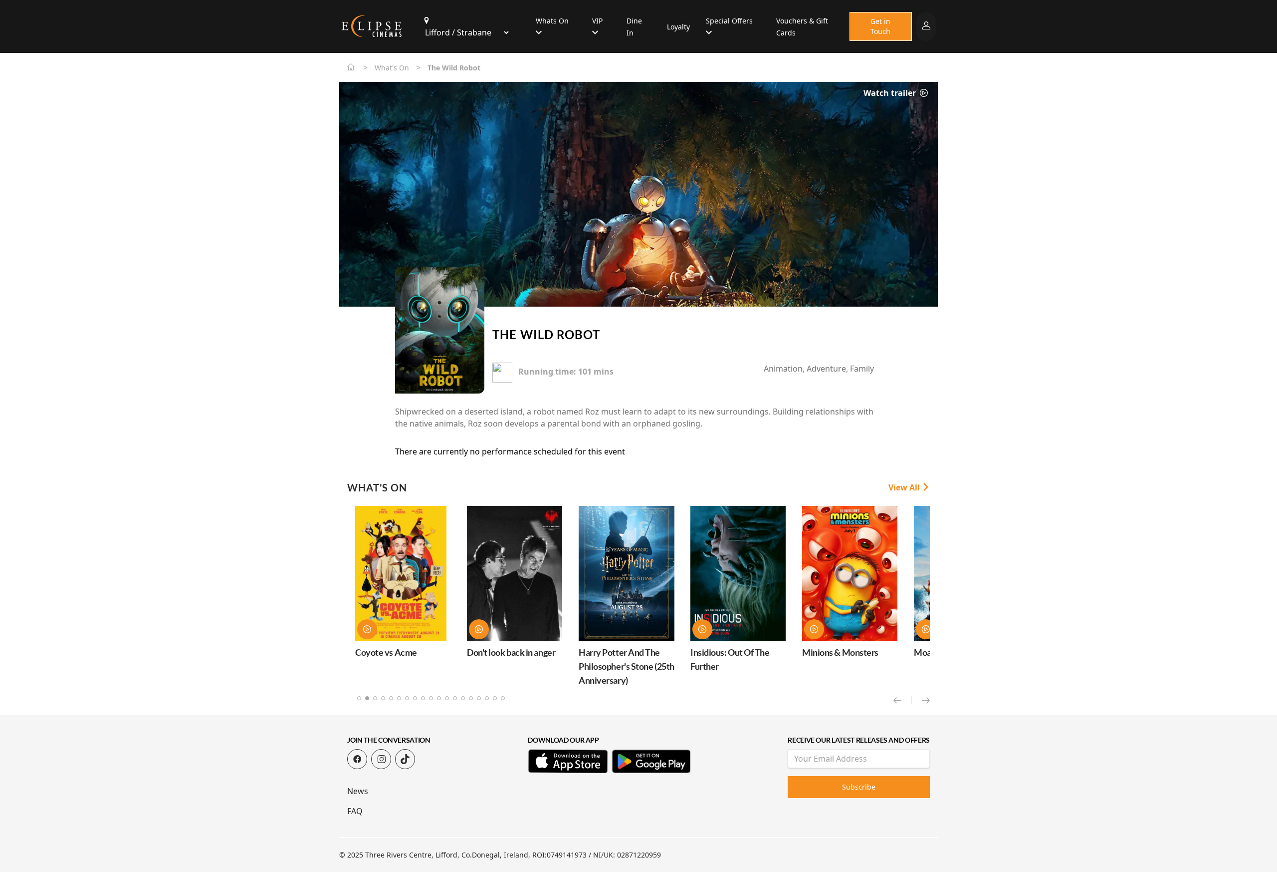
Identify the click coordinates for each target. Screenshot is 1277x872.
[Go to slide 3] (375, 698)
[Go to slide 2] (367, 698)
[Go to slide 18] (495, 698)
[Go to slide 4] (383, 698)
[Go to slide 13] (455, 698)
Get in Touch (880, 26)
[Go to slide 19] (503, 698)
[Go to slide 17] (487, 698)
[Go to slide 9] (423, 698)
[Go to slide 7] (407, 698)
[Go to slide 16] (479, 698)
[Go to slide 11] (439, 698)
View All (905, 487)
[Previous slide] (902, 700)
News (357, 791)
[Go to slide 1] (359, 698)
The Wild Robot (546, 334)
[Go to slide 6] (399, 698)
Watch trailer (890, 92)
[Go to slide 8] (415, 698)
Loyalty (678, 26)
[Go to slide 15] (471, 698)
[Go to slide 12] (447, 698)
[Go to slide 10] (431, 698)
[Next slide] (926, 700)
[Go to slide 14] (463, 698)
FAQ (355, 811)
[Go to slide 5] (391, 698)
